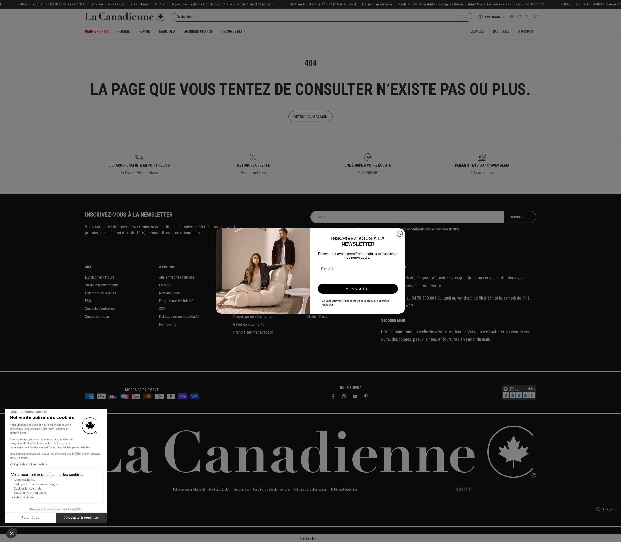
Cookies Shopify (24, 480)
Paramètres (30, 517)
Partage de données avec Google (36, 484)
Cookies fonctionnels (27, 488)
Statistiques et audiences (30, 493)
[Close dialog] (400, 234)
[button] (11, 533)
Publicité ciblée (24, 497)
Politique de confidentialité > (28, 464)
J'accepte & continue (81, 517)
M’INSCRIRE (358, 289)
